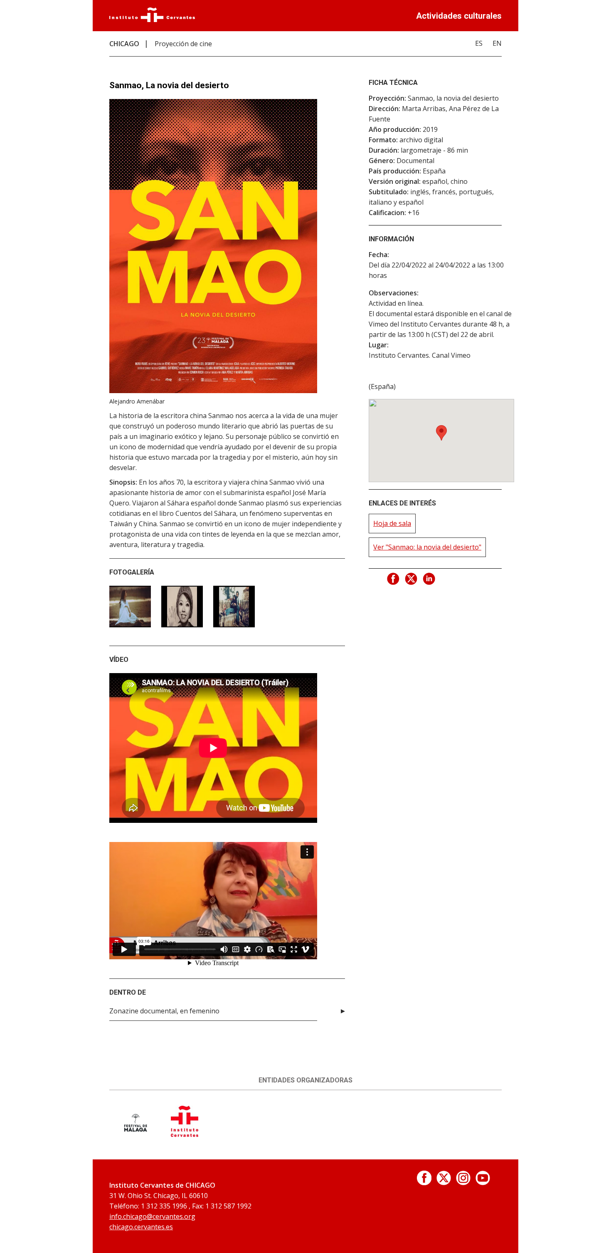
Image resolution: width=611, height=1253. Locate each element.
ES (479, 43)
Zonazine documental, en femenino (164, 1010)
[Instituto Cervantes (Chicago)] (184, 1134)
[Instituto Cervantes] (152, 19)
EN (497, 43)
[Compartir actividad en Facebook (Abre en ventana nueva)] (393, 579)
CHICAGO (124, 43)
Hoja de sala (392, 523)
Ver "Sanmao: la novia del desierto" (427, 547)
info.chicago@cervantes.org (152, 1216)
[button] (441, 433)
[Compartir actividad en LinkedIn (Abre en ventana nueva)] (429, 579)
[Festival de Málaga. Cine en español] (135, 1134)
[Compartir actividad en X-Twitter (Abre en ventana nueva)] (411, 579)
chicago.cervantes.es (141, 1226)
